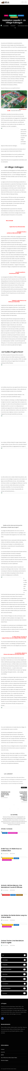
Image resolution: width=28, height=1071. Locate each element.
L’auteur (2, 1049)
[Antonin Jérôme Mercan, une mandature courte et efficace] (14, 869)
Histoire (21, 15)
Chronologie (6, 894)
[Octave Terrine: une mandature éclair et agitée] (14, 930)
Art (6, 15)
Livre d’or (3, 1052)
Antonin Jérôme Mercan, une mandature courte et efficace (11, 886)
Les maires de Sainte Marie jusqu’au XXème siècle (14, 916)
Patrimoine (14, 17)
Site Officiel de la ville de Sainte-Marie (9, 1057)
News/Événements (13, 832)
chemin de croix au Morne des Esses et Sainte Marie (5, 794)
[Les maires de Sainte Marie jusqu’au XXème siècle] (14, 903)
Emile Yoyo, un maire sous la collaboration (11, 850)
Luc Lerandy (5, 25)
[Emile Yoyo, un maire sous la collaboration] (14, 838)
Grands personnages (7, 858)
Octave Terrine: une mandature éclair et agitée (12, 942)
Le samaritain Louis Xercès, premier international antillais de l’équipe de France (23, 796)
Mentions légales (4, 1060)
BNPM (2, 1054)
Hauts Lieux (13, 15)
